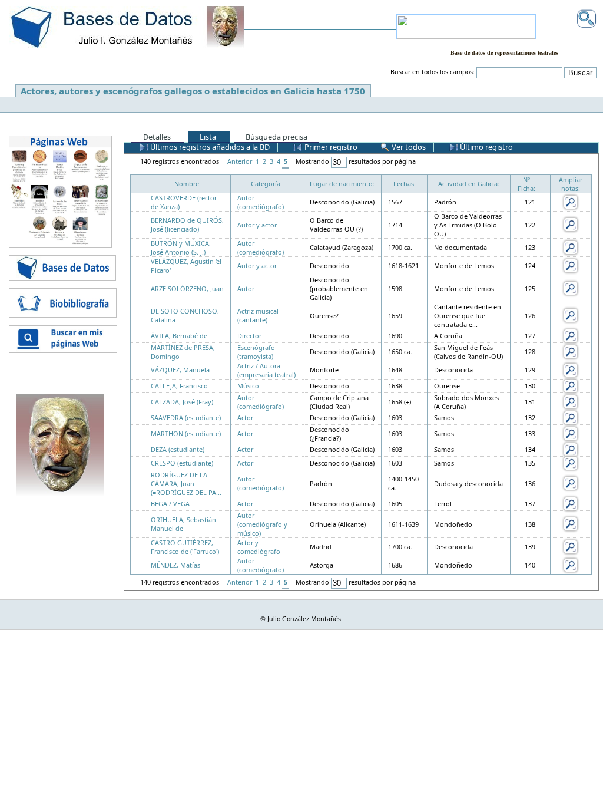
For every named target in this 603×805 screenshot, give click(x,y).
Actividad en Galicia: (468, 183)
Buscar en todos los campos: (432, 72)
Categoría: (266, 183)
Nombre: (187, 183)
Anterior (239, 161)
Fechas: (404, 183)
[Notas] (570, 201)
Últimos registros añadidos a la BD (209, 146)
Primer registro (330, 146)
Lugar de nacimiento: (342, 183)
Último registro (485, 146)
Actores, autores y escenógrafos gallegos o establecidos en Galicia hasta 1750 (193, 91)
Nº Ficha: (526, 184)
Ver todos (408, 146)
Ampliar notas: (570, 184)
